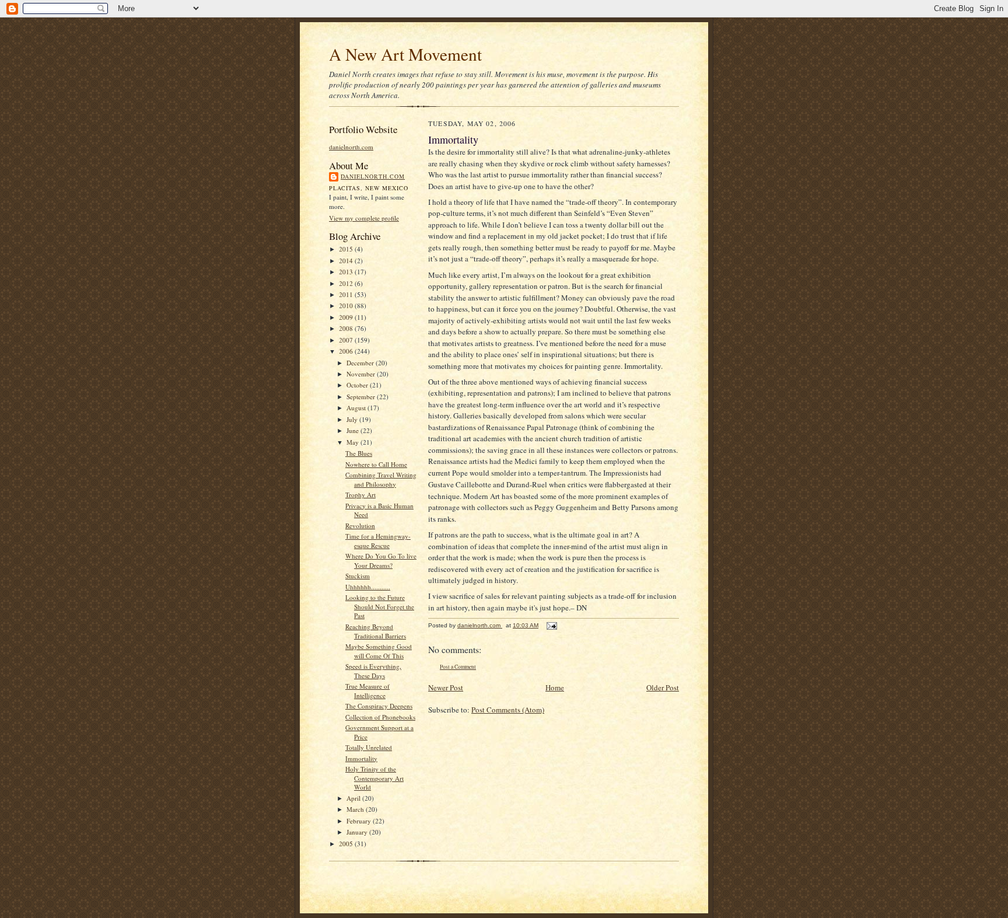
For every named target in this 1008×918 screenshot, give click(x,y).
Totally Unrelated (368, 747)
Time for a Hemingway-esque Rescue (378, 541)
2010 (347, 305)
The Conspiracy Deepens (378, 705)
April (354, 798)
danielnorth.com (351, 146)
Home (554, 687)
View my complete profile (364, 218)
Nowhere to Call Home (376, 464)
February (359, 820)
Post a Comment (458, 667)
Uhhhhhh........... (367, 586)
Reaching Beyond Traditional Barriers (375, 631)
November (361, 373)
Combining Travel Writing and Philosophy (380, 479)
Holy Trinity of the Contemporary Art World (374, 778)
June (353, 430)
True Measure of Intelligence (367, 691)
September (361, 396)
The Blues (358, 453)
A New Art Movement (405, 54)
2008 (347, 328)
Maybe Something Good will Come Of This (378, 651)
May (353, 442)
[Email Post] (551, 625)
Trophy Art (360, 494)
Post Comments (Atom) (507, 709)
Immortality (361, 758)
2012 (347, 283)
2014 (347, 260)
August (357, 407)
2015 (347, 249)
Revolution (360, 525)
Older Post (662, 687)
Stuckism (357, 575)
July (352, 419)
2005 (347, 843)
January (357, 832)
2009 (347, 317)
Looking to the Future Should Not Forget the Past (379, 606)
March (356, 809)
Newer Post (445, 687)
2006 (347, 351)
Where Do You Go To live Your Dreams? (380, 561)
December (361, 362)
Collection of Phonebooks (380, 717)
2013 (347, 271)
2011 (347, 294)
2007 (347, 340)
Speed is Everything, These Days (373, 671)
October (358, 385)
